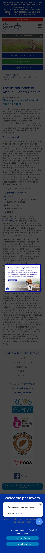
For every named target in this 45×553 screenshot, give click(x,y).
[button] (39, 521)
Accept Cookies (23, 538)
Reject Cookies (24, 544)
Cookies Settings (22, 533)
